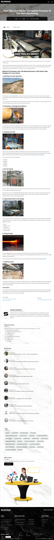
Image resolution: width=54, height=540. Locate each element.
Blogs (24, 18)
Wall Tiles (20, 449)
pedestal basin (27, 438)
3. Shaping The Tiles (10, 333)
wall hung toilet (9, 438)
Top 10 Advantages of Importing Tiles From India (19, 383)
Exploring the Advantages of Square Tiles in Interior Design (21, 391)
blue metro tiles (44, 438)
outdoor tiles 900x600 (10, 444)
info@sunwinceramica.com (6, 525)
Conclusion (9, 341)
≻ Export (43, 523)
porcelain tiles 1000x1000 (42, 435)
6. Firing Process (9, 338)
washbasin (20, 441)
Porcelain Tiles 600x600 (10, 449)
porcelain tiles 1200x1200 (22, 444)
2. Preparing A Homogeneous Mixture (13, 331)
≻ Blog (42, 526)
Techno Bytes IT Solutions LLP (47, 538)
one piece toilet (18, 438)
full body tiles (32, 447)
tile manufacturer (14, 96)
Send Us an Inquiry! (48, 510)
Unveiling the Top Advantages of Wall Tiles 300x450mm (20, 406)
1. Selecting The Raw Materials (12, 330)
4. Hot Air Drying (9, 334)
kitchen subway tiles (10, 447)
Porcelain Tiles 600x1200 (30, 441)
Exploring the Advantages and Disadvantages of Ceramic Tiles (22, 369)
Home (16, 18)
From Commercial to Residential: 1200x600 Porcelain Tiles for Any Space (24, 361)
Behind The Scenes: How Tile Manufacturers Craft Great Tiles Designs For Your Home (22, 328)
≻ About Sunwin (44, 519)
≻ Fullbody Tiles (31, 521)
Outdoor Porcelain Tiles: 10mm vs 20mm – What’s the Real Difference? (23, 354)
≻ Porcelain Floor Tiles (18, 522)
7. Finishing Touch (9, 339)
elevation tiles (40, 447)
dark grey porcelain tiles (22, 447)
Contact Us (8, 464)
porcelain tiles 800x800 (35, 444)
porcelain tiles (43, 258)
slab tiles (7, 433)
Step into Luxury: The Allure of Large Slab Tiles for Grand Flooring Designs (24, 413)
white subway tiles (24, 433)
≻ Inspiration (44, 521)
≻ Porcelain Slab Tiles (18, 524)
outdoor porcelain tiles (10, 441)
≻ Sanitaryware (31, 523)
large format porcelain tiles (11, 435)
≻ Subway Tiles (31, 519)
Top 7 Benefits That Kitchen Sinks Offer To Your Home (9, 299)
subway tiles (33, 433)
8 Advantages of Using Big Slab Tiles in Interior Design (20, 398)
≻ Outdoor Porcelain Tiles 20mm (19, 520)
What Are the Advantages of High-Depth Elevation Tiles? (21, 376)
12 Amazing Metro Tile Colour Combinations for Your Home (21, 420)
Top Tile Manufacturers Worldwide (44, 299)
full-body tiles (41, 154)
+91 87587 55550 (4, 527)
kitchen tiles (31, 435)
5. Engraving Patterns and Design (13, 336)
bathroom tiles (40, 441)
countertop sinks (23, 435)
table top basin (35, 438)
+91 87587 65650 (4, 529)
